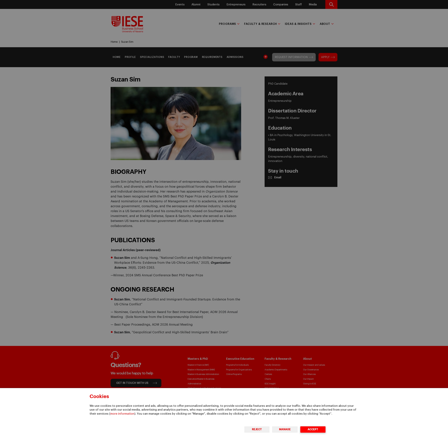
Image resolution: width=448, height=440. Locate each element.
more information (122, 413)
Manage (285, 429)
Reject (257, 429)
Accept (313, 429)
